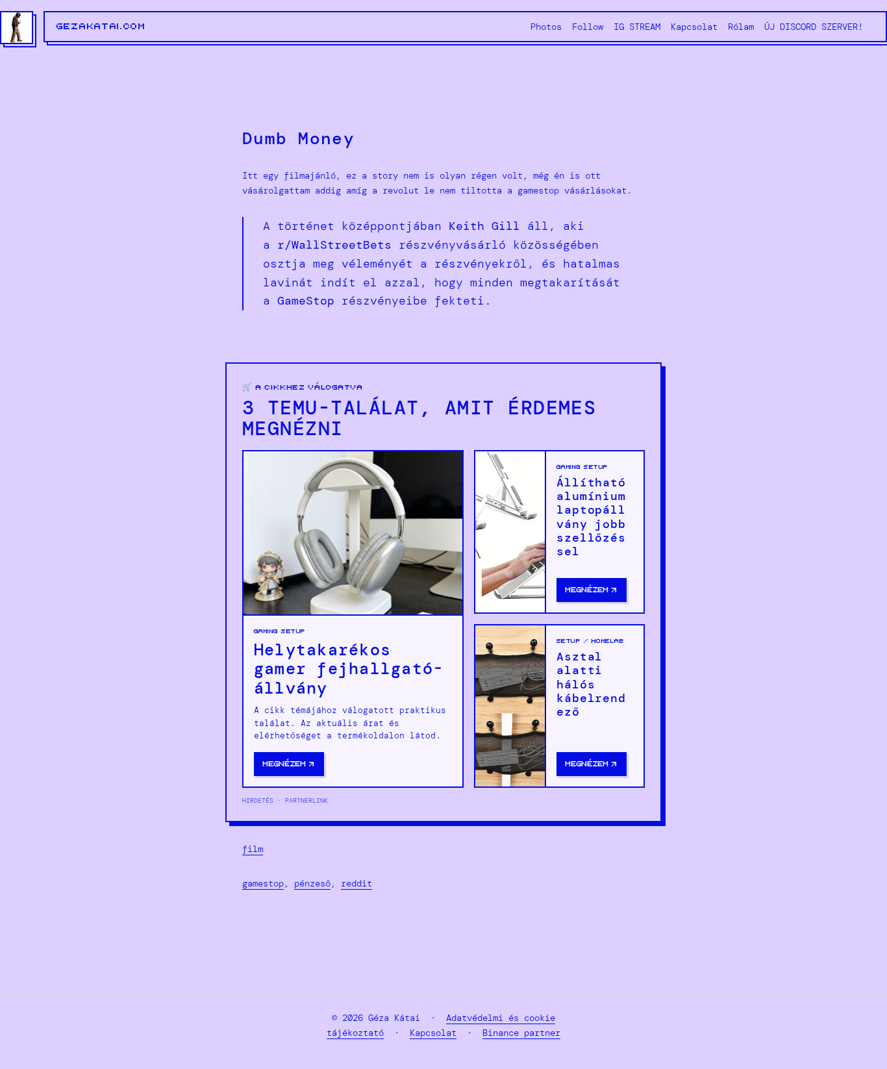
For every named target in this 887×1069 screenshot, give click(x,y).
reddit (356, 883)
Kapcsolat (433, 1032)
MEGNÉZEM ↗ (288, 764)
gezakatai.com (101, 26)
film (252, 849)
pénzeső (312, 883)
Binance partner (521, 1032)
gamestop (263, 883)
